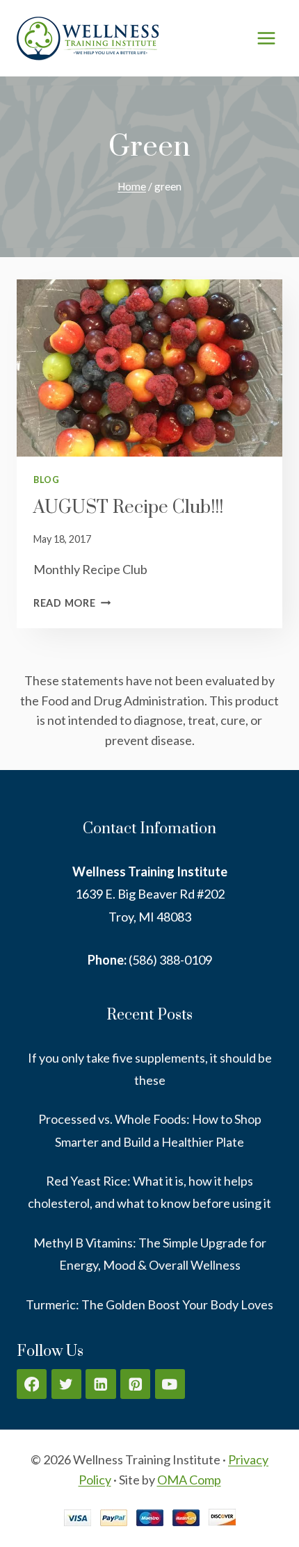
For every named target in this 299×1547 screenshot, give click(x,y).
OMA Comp (189, 1479)
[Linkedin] (100, 1384)
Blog (46, 480)
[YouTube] (170, 1384)
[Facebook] (32, 1384)
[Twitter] (66, 1384)
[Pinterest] (135, 1384)
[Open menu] (266, 38)
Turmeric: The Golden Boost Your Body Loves (149, 1304)
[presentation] (149, 368)
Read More (72, 603)
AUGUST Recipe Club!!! (128, 507)
